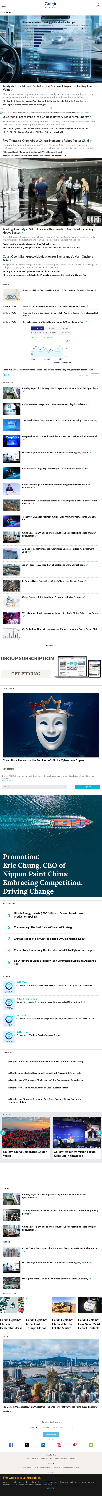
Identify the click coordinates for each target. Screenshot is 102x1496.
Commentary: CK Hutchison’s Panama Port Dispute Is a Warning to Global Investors (54, 985)
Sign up (88, 786)
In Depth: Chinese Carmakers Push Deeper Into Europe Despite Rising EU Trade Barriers (46, 101)
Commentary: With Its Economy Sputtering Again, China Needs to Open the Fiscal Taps (55, 1018)
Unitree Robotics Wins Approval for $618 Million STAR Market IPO (35, 155)
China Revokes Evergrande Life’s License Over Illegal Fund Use (53, 404)
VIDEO (5, 1336)
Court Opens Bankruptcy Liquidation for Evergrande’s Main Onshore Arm (48, 258)
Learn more (47, 1484)
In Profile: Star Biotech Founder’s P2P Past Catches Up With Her (34, 132)
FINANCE (6, 1188)
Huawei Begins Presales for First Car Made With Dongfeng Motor (55, 452)
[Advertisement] (51, 1172)
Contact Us (57, 1467)
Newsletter (35, 1458)
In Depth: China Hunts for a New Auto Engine (25, 104)
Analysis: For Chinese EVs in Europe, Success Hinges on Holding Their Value (48, 88)
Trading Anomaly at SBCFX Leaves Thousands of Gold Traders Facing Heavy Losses (48, 230)
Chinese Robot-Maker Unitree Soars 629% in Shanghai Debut (33, 152)
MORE (95, 375)
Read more (51, 645)
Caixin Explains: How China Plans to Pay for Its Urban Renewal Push (54, 322)
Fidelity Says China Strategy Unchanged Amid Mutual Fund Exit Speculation (60, 388)
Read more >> (8, 781)
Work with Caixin (68, 1467)
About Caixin (27, 1467)
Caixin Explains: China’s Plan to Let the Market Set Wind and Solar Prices (62, 1328)
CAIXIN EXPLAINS (9, 1294)
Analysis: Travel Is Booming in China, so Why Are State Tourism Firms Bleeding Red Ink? (60, 314)
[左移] (2, 1132)
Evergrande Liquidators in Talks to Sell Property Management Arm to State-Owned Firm (45, 275)
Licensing (72, 1458)
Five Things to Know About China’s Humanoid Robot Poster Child (46, 140)
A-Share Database (62, 362)
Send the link (51, 1434)
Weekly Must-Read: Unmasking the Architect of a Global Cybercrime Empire (60, 613)
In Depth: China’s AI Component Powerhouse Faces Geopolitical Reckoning (46, 1061)
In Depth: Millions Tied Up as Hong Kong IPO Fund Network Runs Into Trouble (58, 290)
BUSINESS (6, 1242)
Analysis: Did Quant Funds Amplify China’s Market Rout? (30, 244)
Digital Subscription (47, 1458)
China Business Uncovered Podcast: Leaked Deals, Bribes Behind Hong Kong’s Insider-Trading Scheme (49, 370)
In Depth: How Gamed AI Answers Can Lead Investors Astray (38, 1087)
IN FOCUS (6, 1115)
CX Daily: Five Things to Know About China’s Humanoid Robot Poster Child (60, 629)
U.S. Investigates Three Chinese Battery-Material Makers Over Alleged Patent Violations (46, 128)
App (28, 1458)
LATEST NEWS (8, 382)
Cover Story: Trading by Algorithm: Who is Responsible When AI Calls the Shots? (42, 247)
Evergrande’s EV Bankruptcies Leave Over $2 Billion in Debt (32, 271)
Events (36, 1467)
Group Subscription (61, 1458)
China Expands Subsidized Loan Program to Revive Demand (52, 597)
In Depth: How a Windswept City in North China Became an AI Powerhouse (45, 1080)
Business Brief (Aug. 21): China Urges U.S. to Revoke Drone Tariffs (55, 468)
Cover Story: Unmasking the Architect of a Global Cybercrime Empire (54, 306)
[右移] (99, 1132)
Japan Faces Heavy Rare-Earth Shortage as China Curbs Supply (53, 565)
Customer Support (45, 1467)
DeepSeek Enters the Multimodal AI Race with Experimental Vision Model (59, 436)
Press (77, 1467)
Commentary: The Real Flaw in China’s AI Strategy (43, 927)
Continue (51, 1487)
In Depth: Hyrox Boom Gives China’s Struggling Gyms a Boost (53, 581)
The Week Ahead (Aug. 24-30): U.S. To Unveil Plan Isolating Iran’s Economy (59, 420)
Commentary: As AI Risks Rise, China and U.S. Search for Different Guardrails (51, 1002)
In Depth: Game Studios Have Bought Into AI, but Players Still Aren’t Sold (44, 1073)
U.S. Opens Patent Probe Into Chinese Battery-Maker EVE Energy (46, 117)
